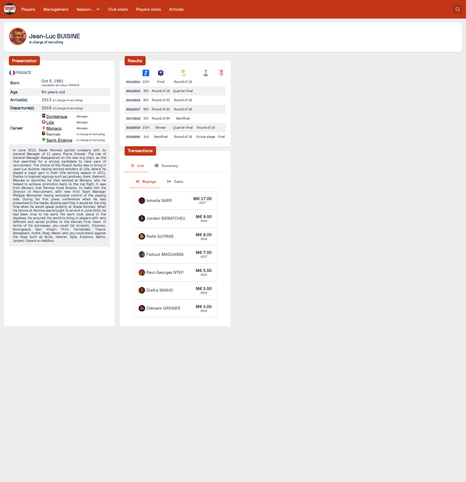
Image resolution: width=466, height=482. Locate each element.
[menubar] (102, 9)
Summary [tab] (169, 166)
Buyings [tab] (148, 182)
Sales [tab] (178, 182)
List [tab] (140, 166)
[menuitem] (28, 9)
